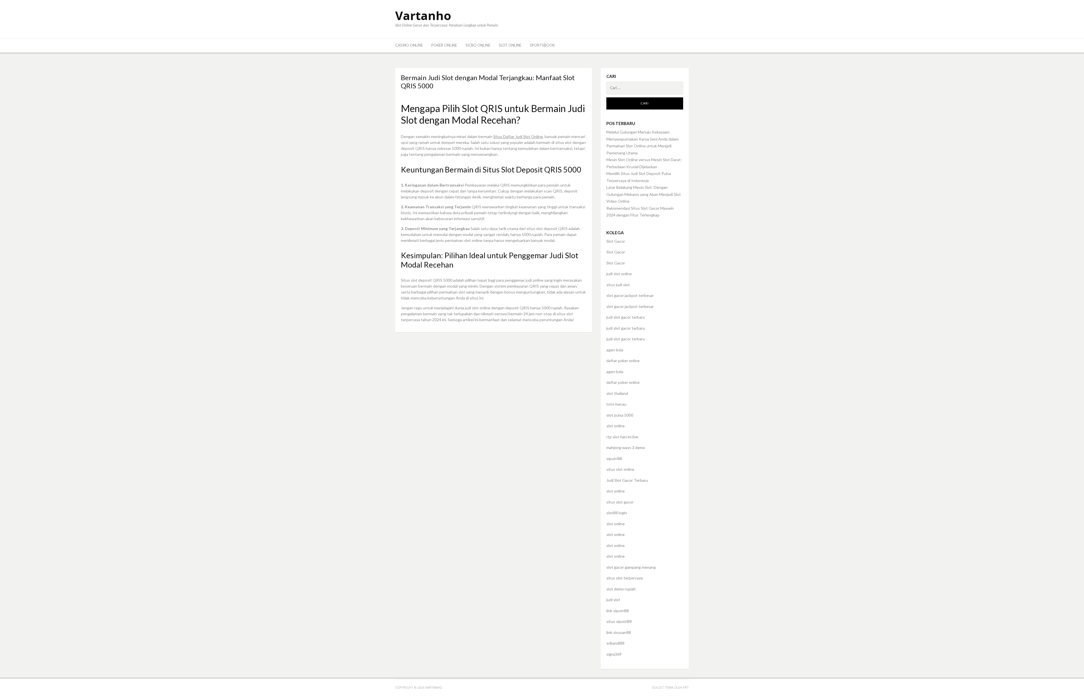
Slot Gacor (615, 241)
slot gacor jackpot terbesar (630, 295)
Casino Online (409, 45)
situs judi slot (618, 284)
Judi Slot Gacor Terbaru (627, 480)
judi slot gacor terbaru (625, 317)
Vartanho (423, 15)
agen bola (614, 349)
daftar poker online (623, 360)
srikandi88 (615, 643)
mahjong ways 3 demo (625, 447)
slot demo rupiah (621, 588)
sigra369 (614, 654)
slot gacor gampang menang (631, 567)
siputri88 (614, 458)
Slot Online (510, 45)
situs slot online (620, 469)
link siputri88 (617, 610)
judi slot (613, 599)
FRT (686, 687)
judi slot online (619, 273)
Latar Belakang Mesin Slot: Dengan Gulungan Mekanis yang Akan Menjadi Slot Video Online (643, 194)
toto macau (616, 404)
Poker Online (444, 45)
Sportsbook (542, 45)
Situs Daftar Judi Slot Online (518, 136)
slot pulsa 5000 (619, 415)
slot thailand (617, 393)
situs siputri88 (619, 621)
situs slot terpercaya (624, 577)
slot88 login (616, 512)
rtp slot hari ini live (622, 436)
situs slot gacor (619, 502)
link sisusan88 (618, 632)
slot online (615, 425)
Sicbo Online (477, 45)
